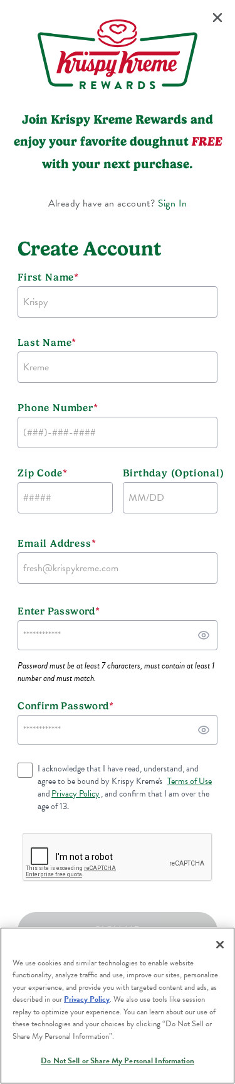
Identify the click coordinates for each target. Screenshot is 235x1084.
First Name (48, 277)
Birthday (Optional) (170, 473)
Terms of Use (189, 781)
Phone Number (58, 408)
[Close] (220, 944)
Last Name (47, 342)
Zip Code (42, 473)
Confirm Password (65, 706)
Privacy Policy (75, 794)
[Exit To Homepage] (217, 17)
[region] (117, 1005)
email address (57, 543)
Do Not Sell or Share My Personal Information (117, 1060)
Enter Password (59, 611)
